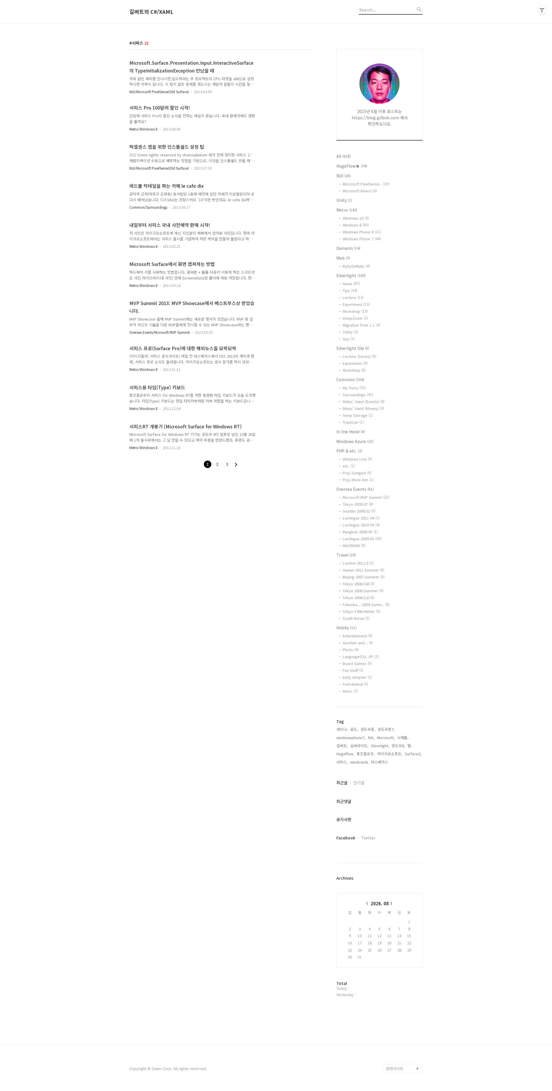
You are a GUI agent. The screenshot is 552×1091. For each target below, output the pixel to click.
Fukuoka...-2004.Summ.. (366, 604)
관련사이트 (394, 1068)
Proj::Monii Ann (358, 479)
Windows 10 (356, 218)
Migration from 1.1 (361, 325)
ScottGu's (395, 893)
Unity (344, 200)
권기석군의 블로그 (400, 985)
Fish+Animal (355, 684)
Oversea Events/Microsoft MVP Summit (159, 332)
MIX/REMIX (354, 545)
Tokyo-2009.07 (358, 504)
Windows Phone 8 (362, 232)
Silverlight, (380, 745)
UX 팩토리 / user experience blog (400, 880)
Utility (350, 332)
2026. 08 (380, 903)
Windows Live (357, 459)
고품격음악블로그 (400, 1041)
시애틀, (403, 737)
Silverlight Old (352, 348)
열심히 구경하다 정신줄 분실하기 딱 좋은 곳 (404, 1027)
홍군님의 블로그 (399, 921)
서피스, (342, 762)
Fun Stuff (353, 670)
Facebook (345, 838)
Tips (350, 290)
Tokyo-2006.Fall (359, 583)
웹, (409, 745)
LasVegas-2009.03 (362, 538)
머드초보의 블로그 (400, 930)
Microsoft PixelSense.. (366, 184)
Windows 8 (356, 225)
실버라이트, (359, 745)
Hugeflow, (345, 753)
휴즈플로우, (365, 753)
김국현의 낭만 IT (399, 866)
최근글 (342, 782)
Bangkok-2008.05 (360, 531)
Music (350, 691)
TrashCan (353, 422)
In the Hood (350, 431)
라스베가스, (380, 762)
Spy (349, 339)
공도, (354, 729)
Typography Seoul (402, 912)
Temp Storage (358, 415)
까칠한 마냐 (395, 976)
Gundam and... (358, 642)
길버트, (342, 745)
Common (350, 379)
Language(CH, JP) (361, 656)
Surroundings (358, 394)
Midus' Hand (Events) (364, 401)
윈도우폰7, (386, 729)
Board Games (357, 663)
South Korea (356, 618)
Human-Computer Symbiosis (401, 953)
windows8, (359, 762)
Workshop (355, 311)
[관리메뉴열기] (542, 10)
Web (343, 258)
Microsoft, (386, 737)
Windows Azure (354, 441)
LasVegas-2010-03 (361, 525)
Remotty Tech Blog (402, 939)
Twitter (368, 838)
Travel (346, 555)
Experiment (356, 304)
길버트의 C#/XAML (151, 12)
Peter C (393, 1059)
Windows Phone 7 (362, 238)
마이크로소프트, (389, 753)
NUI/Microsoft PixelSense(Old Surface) (159, 91)
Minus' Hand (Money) (363, 408)
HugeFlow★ (351, 166)
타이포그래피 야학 (400, 857)
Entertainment (358, 636)
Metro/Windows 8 (143, 128)
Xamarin (348, 248)
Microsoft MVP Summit (366, 497)
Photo (351, 649)
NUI (343, 176)
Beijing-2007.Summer (364, 577)
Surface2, (413, 753)
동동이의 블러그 (399, 1050)
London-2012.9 (358, 563)
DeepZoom (355, 318)
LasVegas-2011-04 (361, 518)
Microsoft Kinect (360, 190)
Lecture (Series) (359, 356)
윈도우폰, (368, 729)
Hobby (346, 627)
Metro (346, 210)
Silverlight (351, 275)
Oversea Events (355, 489)
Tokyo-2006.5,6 (358, 597)
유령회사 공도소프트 (402, 903)
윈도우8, (398, 745)
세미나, (342, 729)
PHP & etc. (349, 451)
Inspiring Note (398, 967)
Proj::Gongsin (357, 472)
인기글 (359, 782)
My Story (354, 387)
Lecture (353, 297)
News (351, 283)
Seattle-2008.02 (359, 511)
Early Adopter (357, 677)
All (343, 156)
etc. (349, 466)
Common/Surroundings (148, 207)
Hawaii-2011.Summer (363, 570)
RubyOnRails (356, 266)
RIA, (371, 737)
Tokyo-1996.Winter (361, 611)
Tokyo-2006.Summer (363, 590)
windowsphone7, (351, 737)
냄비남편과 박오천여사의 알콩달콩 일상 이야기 (404, 1004)
